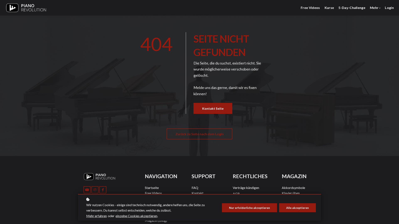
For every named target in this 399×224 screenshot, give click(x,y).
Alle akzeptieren (297, 207)
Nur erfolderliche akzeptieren (249, 207)
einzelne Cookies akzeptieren (136, 216)
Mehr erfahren (96, 216)
